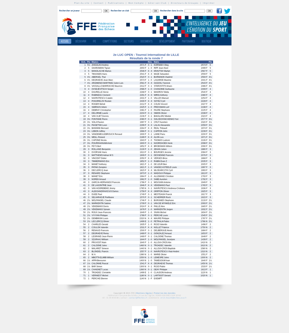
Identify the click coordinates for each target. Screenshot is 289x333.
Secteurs (129, 41)
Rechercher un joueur (69, 10)
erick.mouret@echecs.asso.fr (174, 298)
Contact (99, 3)
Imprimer (209, 3)
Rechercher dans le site (171, 10)
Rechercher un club (120, 10)
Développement (167, 41)
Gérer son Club (157, 3)
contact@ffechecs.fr (138, 298)
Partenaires (188, 41)
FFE (94, 41)
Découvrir (80, 41)
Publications (116, 3)
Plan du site (81, 3)
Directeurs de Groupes (185, 3)
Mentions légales (144, 293)
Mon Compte (136, 3)
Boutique (206, 41)
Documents (146, 41)
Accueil (65, 41)
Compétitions (110, 41)
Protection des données (165, 293)
